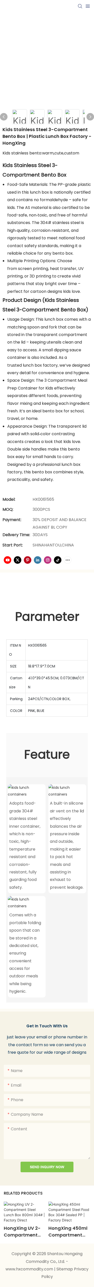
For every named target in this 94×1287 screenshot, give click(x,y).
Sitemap (65, 1269)
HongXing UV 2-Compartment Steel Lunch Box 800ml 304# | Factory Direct (22, 1231)
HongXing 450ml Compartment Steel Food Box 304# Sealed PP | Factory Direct (67, 1231)
